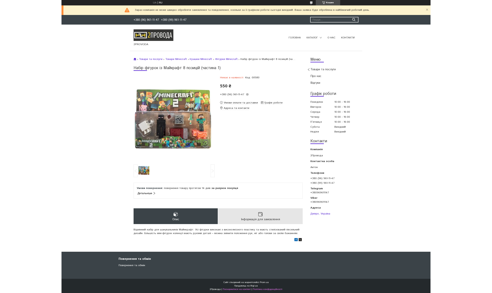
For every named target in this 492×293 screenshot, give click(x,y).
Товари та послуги (323, 69)
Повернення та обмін (132, 265)
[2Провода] (153, 35)
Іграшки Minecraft (201, 59)
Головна (295, 38)
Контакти (348, 38)
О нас (331, 38)
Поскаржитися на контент (237, 289)
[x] (300, 240)
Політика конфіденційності (267, 289)
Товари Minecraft (176, 59)
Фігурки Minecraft (226, 59)
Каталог (312, 38)
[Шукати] (353, 19)
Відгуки (315, 83)
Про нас (315, 76)
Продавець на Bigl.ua (246, 285)
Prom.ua (264, 282)
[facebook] (296, 240)
